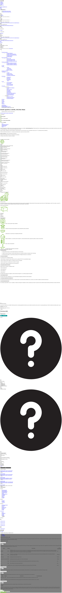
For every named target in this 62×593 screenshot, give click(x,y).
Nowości (3, 501)
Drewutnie (8, 90)
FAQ (2, 126)
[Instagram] (3, 530)
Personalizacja (5, 581)
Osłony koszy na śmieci (10, 97)
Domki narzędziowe (4, 491)
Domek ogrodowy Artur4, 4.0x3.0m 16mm (6, 475)
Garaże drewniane (4, 492)
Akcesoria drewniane (10, 94)
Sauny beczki (9, 83)
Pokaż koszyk (11, 48)
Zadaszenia (3, 494)
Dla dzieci (3, 495)
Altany (3, 493)
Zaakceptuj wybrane (7, 591)
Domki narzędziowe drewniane (12, 62)
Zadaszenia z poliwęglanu (11, 75)
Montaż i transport (4, 125)
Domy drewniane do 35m (11, 59)
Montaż (3, 509)
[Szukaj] (1, 16)
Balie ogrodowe (9, 89)
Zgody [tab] (3, 534)
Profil (3, 512)
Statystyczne (4, 567)
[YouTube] (2, 530)
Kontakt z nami (4, 507)
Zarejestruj (1, 33)
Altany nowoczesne (9, 68)
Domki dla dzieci (9, 55)
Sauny (3, 496)
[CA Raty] (1, 531)
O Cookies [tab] (3, 535)
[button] (31, 18)
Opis (2, 123)
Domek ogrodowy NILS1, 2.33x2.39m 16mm (6, 482)
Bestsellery (3, 502)
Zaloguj (1, 30)
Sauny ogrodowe (9, 82)
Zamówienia (3, 513)
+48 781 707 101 (12, 22)
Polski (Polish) (9, 11)
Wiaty (8, 88)
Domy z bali (9, 58)
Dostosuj (2, 591)
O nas (3, 506)
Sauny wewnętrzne (10, 85)
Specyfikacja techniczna (5, 124)
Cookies (3, 516)
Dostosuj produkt (2, 473)
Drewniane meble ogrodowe (11, 93)
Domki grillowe (9, 56)
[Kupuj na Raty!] (3, 315)
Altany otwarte (9, 69)
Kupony (3, 515)
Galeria (3, 508)
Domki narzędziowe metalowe (11, 63)
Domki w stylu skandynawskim (12, 54)
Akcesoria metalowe (10, 98)
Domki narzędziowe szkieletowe (12, 64)
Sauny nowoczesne (10, 84)
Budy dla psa (9, 92)
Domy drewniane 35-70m (11, 60)
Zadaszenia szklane (10, 74)
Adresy (3, 514)
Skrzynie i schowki (10, 96)
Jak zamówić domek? (3, 250)
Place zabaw (9, 78)
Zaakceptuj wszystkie (3, 592)
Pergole (8, 72)
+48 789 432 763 (2, 525)
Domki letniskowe (10, 53)
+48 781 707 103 (7, 22)
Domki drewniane (4, 490)
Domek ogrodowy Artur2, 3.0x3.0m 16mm (6, 471)
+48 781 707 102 (2, 22)
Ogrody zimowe (9, 73)
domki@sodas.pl (17, 22)
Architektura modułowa (10, 87)
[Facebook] (1, 530)
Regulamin (3, 505)
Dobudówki (9, 91)
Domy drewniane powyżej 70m (12, 61)
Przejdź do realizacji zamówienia (5, 48)
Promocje (3, 500)
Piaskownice (9, 77)
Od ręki (3, 497)
